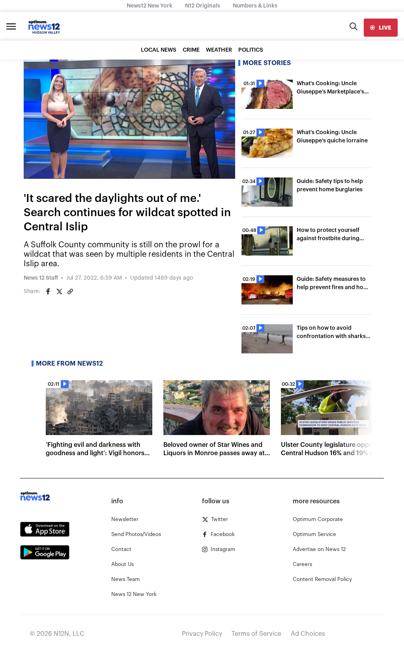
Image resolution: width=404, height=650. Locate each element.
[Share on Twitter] (59, 291)
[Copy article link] (70, 291)
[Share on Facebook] (48, 291)
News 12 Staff (41, 278)
